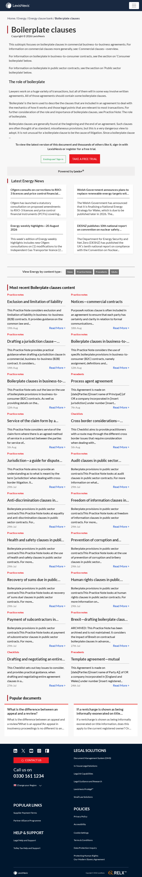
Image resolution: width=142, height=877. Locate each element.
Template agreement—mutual (95, 659)
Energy (21, 18)
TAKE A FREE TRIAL (84, 159)
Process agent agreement (92, 381)
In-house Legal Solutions (85, 765)
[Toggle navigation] (134, 5)
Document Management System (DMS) (92, 758)
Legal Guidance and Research (88, 781)
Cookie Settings (81, 833)
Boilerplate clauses (67, 18)
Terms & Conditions (83, 840)
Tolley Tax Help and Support (26, 848)
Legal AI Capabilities (83, 773)
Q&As (114, 271)
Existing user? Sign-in (53, 159)
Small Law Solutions (83, 797)
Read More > (57, 328)
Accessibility (80, 824)
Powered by (71, 171)
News (70, 271)
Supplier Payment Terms (25, 812)
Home (11, 18)
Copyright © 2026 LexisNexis (28, 36)
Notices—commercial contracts (97, 301)
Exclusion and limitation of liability (34, 301)
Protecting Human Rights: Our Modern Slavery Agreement (89, 857)
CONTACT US (33, 760)
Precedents (101, 271)
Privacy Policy (80, 816)
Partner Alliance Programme (27, 820)
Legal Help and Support (24, 840)
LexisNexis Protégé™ (83, 789)
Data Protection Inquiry (85, 848)
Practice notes (84, 271)
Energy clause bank (40, 18)
